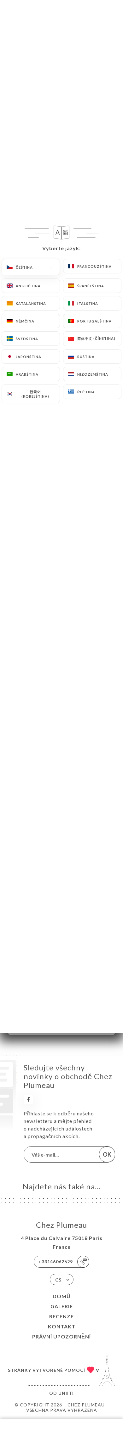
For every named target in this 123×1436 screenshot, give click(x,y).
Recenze (61, 1316)
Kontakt (61, 1326)
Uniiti (66, 1393)
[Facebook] (28, 1099)
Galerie (61, 1306)
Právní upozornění (61, 1336)
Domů (62, 1296)
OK (107, 1154)
